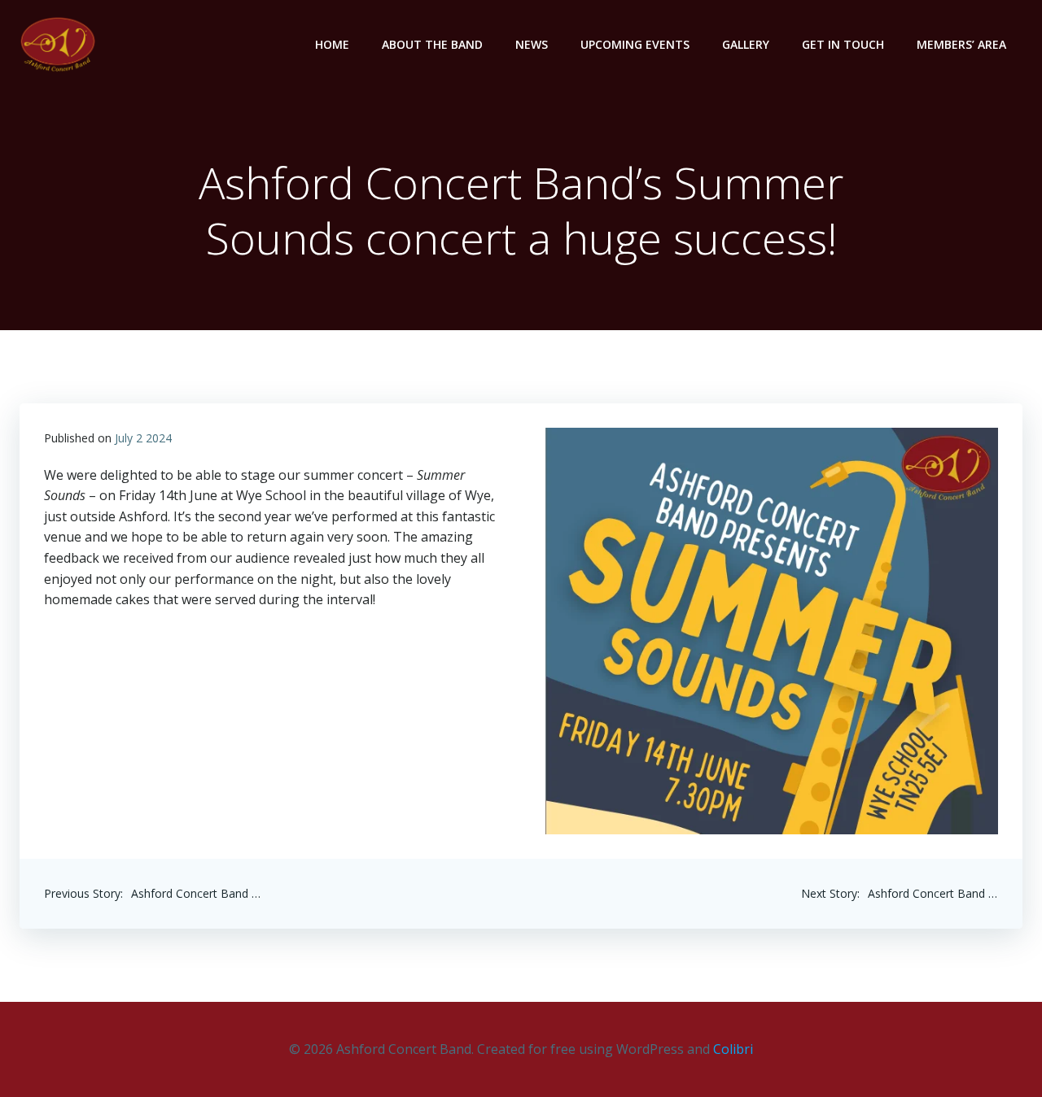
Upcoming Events (635, 44)
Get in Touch (843, 44)
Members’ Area (961, 44)
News (531, 44)
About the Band (432, 44)
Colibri (733, 1049)
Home (332, 44)
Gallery (745, 44)
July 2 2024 (143, 438)
